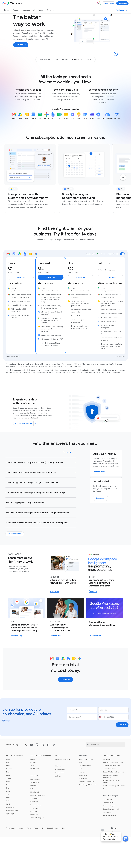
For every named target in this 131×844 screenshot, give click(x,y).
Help (63, 828)
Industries (26, 10)
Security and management (40, 755)
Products (16, 10)
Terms (29, 828)
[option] (45, 59)
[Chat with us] (125, 839)
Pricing (41, 10)
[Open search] (99, 3)
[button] (125, 839)
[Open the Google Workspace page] (12, 3)
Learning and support (111, 755)
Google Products (52, 828)
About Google (38, 828)
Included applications (14, 755)
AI (34, 10)
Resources (50, 10)
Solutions (5, 10)
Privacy (21, 828)
